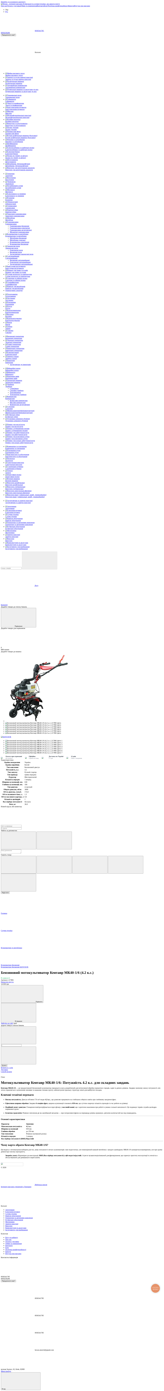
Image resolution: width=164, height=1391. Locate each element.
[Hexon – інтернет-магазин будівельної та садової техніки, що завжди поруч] (12, 1165)
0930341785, (39, 31)
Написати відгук (7, 982)
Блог (46, 6)
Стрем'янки (14, 388)
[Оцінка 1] (18, 865)
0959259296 (5, 33)
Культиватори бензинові (19, 244)
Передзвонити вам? (8, 35)
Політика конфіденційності (58, 6)
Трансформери (15, 392)
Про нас (4, 6)
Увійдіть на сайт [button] (7, 1023)
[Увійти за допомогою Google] (54, 840)
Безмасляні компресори (19, 401)
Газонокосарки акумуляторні (21, 230)
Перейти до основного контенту (13, 2)
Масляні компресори (18, 403)
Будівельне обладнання (14, 529)
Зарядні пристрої (11, 537)
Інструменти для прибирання (16, 549)
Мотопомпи (10, 533)
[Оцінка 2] (54, 865)
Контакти (40, 6)
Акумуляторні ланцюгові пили (21, 254)
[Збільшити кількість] (18, 1055)
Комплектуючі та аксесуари (15, 545)
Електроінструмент (12, 512)
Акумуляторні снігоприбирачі (21, 264)
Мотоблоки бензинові (18, 238)
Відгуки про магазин (82, 6)
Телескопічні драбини (18, 394)
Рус (6, 12)
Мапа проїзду (6, 1371)
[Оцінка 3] (90, 865)
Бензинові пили (16, 252)
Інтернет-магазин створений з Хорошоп (16, 1187)
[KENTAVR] (6, 737)
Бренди (71, 6)
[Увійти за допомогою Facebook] (18, 840)
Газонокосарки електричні (20, 228)
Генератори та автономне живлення (19, 525)
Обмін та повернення (29, 6)
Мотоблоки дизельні (17, 240)
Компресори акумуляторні (20, 405)
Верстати (8, 541)
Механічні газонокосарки (19, 232)
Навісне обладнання (13, 520)
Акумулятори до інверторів (20, 364)
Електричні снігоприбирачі (20, 262)
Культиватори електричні (19, 242)
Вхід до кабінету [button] (11, 1237)
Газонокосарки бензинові (19, 226)
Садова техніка (11, 516)
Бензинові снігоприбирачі (20, 260)
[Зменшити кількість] (18, 1035)
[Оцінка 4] (125, 865)
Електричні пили (16, 250)
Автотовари (10, 508)
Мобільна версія (40, 1185)
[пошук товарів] (39, 560)
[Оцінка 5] (18, 882)
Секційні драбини (17, 390)
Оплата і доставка (14, 6)
